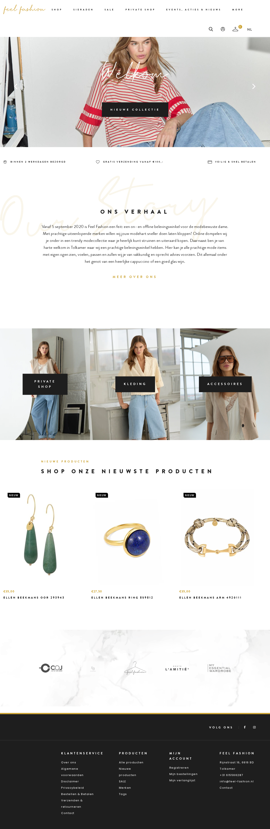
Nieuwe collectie (135, 110)
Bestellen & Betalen (77, 794)
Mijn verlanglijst (182, 780)
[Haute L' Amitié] (137, 668)
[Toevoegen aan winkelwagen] (7, 605)
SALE (122, 781)
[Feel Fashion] (95, 668)
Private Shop (140, 9)
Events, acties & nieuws (193, 9)
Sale (110, 9)
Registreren (179, 768)
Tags (123, 794)
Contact (67, 813)
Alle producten (131, 762)
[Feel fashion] (24, 9)
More (238, 9)
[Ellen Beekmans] (53, 668)
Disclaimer (70, 781)
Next (254, 86)
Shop (57, 9)
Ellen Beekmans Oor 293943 (34, 598)
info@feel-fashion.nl (237, 781)
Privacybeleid (72, 788)
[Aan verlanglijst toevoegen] (17, 605)
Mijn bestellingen (183, 774)
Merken (125, 788)
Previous (16, 86)
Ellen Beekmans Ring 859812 (122, 598)
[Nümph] (221, 668)
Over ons (68, 762)
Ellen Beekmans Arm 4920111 (210, 598)
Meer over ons (135, 277)
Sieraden (83, 9)
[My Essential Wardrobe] (179, 668)
